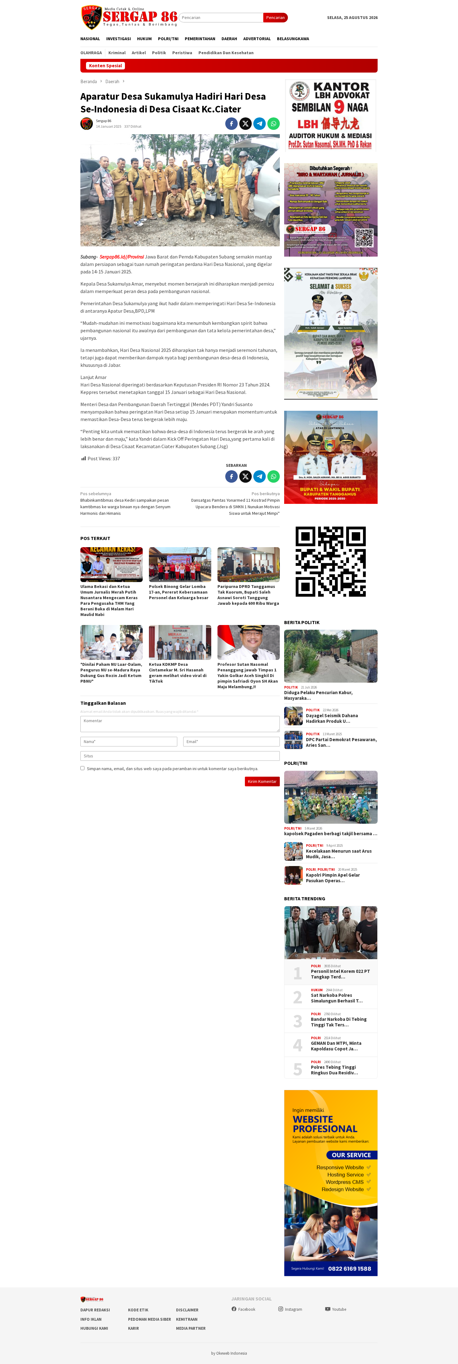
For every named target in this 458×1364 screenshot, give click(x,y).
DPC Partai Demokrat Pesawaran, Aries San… (341, 742)
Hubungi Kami (94, 1328)
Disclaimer (187, 1310)
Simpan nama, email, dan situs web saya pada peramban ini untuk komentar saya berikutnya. (172, 768)
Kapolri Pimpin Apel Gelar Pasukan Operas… (333, 877)
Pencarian (275, 17)
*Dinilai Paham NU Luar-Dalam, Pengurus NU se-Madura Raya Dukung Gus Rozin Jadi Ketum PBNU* (111, 672)
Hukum (317, 990)
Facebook (246, 1309)
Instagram (293, 1309)
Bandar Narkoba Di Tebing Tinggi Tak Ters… (339, 1022)
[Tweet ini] (245, 123)
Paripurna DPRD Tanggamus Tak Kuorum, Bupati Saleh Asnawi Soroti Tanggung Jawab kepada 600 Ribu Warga (248, 595)
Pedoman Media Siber (149, 1319)
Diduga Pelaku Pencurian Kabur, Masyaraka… (318, 695)
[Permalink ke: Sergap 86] (86, 123)
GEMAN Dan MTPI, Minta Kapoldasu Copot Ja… (336, 1046)
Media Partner (191, 1328)
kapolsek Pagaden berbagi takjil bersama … (330, 834)
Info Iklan (91, 1319)
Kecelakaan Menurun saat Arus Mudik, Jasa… (339, 854)
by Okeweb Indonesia (229, 1353)
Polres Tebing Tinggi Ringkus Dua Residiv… (334, 1070)
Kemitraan (187, 1319)
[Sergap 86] (129, 17)
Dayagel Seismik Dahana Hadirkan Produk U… (332, 718)
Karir (133, 1328)
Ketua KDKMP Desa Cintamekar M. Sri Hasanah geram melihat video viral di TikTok (178, 672)
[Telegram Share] (259, 123)
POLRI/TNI (293, 828)
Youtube (339, 1309)
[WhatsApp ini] (273, 123)
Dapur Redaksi (95, 1310)
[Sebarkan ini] (231, 123)
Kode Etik (138, 1310)
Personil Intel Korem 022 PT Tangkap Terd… (340, 974)
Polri (311, 869)
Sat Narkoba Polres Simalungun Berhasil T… (337, 998)
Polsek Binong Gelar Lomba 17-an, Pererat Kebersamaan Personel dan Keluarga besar (178, 592)
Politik (291, 687)
